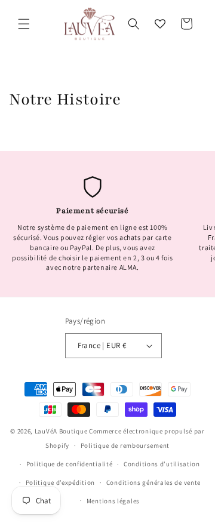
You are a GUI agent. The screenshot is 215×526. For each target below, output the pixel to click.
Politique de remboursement (125, 445)
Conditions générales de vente (153, 482)
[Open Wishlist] (160, 24)
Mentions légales (113, 501)
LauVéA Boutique (61, 431)
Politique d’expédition (60, 482)
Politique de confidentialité (69, 464)
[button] (24, 24)
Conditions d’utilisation (162, 464)
